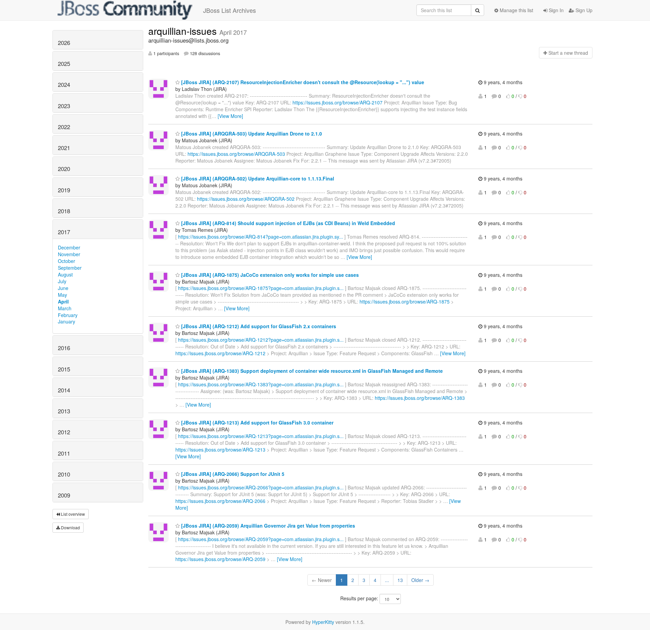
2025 (64, 63)
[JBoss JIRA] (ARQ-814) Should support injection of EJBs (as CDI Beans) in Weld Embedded (287, 223)
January (66, 321)
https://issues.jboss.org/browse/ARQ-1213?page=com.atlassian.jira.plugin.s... (261, 436)
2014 (64, 390)
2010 (64, 474)
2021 (64, 148)
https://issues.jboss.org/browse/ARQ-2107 (337, 102)
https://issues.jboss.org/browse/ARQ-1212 (220, 353)
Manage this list (515, 10)
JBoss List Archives (229, 10)
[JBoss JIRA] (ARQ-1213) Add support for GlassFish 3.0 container (256, 422)
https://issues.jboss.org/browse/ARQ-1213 (220, 449)
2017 (64, 232)
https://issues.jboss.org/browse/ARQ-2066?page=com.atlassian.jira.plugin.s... (261, 487)
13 (400, 580)
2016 (64, 348)
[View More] (230, 116)
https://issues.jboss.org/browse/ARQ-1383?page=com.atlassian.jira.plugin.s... (261, 384)
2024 (64, 84)
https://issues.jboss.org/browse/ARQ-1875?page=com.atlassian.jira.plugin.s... (261, 288)
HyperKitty (323, 622)
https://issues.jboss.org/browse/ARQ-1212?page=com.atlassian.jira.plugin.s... (261, 339)
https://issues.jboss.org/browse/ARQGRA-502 (246, 198)
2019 (64, 190)
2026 (64, 43)
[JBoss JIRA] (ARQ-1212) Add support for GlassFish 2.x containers (258, 326)
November (69, 254)
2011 (64, 453)
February (68, 315)
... (387, 580)
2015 (64, 369)
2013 (64, 411)
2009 (64, 495)
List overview (72, 514)
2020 (64, 169)
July (62, 281)
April (63, 301)
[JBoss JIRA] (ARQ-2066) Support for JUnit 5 (232, 473)
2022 (64, 127)
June (63, 288)
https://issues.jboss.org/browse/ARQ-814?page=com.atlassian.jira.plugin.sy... (260, 236)
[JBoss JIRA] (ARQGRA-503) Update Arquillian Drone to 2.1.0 (251, 133)
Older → (420, 580)
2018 (64, 211)
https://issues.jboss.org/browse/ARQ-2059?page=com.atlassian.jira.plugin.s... (261, 539)
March (64, 308)
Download (70, 527)
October (66, 261)
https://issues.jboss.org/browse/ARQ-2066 (220, 501)
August (65, 274)
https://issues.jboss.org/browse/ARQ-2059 (220, 559)
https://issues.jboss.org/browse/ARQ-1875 (405, 301)
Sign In (555, 10)
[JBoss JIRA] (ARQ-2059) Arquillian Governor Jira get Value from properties (267, 525)
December (69, 247)
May (62, 294)
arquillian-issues (183, 31)
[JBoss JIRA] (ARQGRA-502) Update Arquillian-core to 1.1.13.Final (257, 178)
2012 (64, 432)
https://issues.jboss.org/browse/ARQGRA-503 (236, 153)
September (70, 267)
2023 (64, 106)
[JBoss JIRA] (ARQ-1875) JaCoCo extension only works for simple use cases (269, 274)
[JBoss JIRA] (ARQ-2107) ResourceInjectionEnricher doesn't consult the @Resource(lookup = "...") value (302, 82)
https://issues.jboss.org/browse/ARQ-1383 (420, 397)
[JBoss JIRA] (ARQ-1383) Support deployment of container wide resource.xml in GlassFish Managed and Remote (311, 370)
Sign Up (583, 10)
